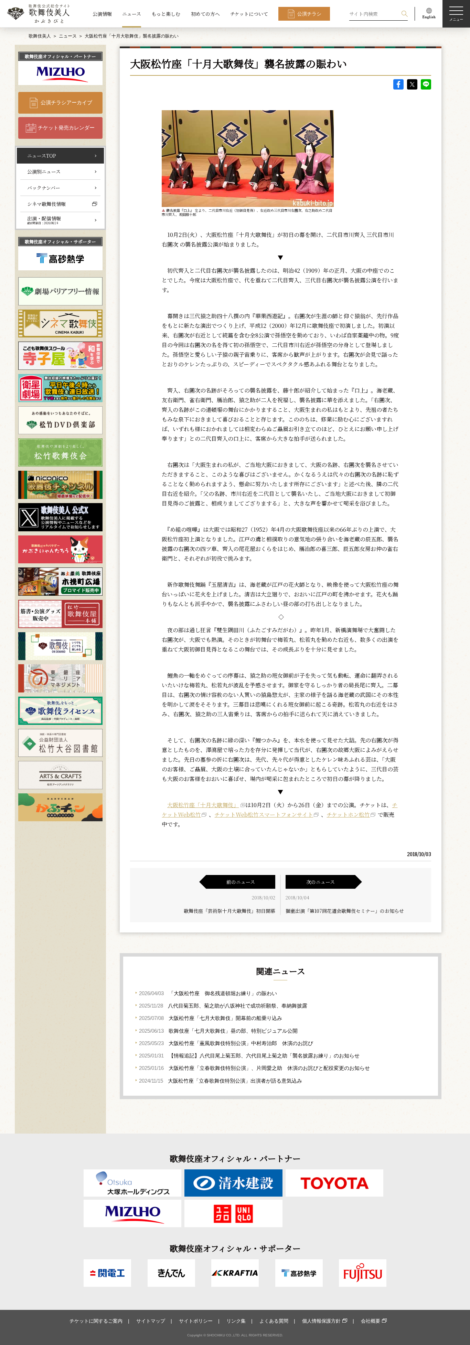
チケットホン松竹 (348, 815)
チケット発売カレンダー (66, 128)
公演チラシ (309, 14)
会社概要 (370, 1321)
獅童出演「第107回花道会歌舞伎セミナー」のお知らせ (345, 910)
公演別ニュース (44, 171)
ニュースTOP (41, 155)
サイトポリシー (196, 1321)
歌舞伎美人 (40, 36)
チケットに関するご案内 (96, 1321)
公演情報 (102, 13)
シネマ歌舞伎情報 (46, 203)
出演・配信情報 (44, 220)
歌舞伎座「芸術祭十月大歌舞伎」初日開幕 (229, 910)
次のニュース (320, 881)
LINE (426, 84)
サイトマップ (150, 1321)
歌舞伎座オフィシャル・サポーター (60, 241)
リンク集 (236, 1321)
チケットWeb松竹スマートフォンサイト (263, 815)
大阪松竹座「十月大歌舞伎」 (203, 805)
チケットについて (249, 13)
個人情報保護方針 (321, 1321)
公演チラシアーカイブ (66, 102)
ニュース (131, 13)
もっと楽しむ (165, 13)
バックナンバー (43, 187)
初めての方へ (205, 13)
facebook (398, 84)
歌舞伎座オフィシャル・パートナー (60, 56)
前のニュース (240, 881)
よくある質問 (273, 1321)
